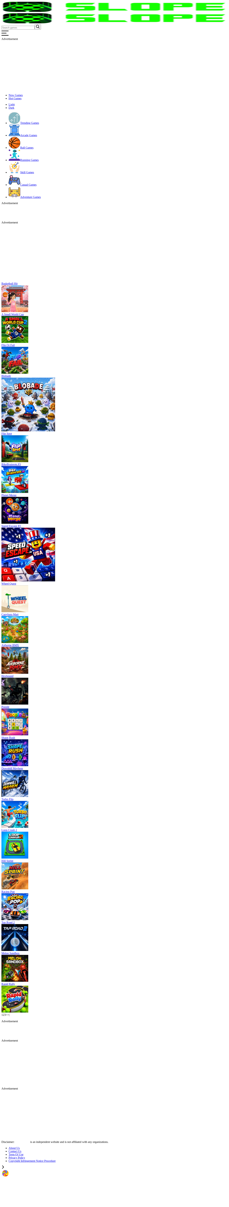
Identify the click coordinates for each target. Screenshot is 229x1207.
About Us (14, 1148)
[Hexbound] (14, 703)
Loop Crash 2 (9, 830)
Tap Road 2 (8, 922)
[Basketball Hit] (14, 311)
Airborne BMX (10, 645)
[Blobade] (28, 430)
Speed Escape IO (11, 525)
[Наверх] (3, 1167)
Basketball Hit (9, 283)
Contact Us (15, 1151)
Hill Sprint (7, 860)
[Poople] (14, 734)
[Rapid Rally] (14, 1011)
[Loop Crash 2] (14, 857)
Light (12, 104)
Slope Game (22, 1141)
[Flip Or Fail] (14, 372)
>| (8, 1014)
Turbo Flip (7, 799)
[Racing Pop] (14, 919)
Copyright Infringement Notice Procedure (32, 1160)
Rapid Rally (8, 984)
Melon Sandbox (10, 953)
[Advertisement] (108, 66)
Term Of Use (16, 1154)
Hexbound (7, 676)
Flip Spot (6, 433)
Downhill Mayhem (12, 768)
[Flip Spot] (14, 461)
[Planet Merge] (14, 522)
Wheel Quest (8, 583)
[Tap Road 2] (14, 949)
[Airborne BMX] (14, 672)
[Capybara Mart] (14, 642)
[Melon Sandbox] (14, 980)
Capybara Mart (9, 614)
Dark (11, 107)
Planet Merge (8, 495)
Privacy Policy (17, 1157)
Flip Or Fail (8, 345)
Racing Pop (8, 891)
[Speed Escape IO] (28, 580)
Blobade (6, 375)
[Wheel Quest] (14, 611)
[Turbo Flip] (14, 826)
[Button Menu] (5, 35)
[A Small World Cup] (14, 341)
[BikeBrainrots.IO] (14, 491)
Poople (5, 706)
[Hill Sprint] (14, 888)
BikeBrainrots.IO (11, 464)
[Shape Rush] (14, 765)
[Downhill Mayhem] (14, 796)
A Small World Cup (12, 314)
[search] (38, 27)
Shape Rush (8, 737)
